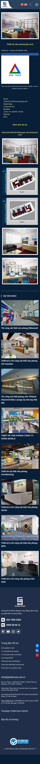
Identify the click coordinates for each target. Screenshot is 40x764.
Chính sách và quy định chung (11, 668)
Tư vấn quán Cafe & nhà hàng (11, 654)
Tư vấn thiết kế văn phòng (9, 651)
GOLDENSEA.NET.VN (26, 749)
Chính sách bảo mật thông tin (10, 661)
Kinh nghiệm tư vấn (7, 648)
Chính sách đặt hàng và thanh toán (12, 664)
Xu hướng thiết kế (7, 658)
